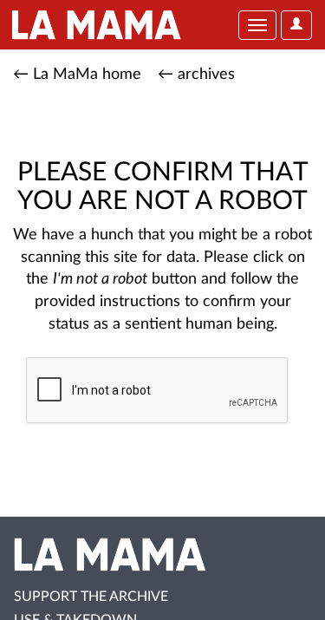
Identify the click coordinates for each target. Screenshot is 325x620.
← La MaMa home (77, 74)
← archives (196, 74)
